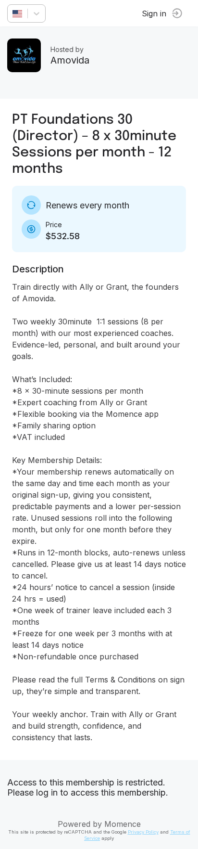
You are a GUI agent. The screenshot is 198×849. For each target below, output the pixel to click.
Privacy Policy (143, 832)
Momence (122, 824)
